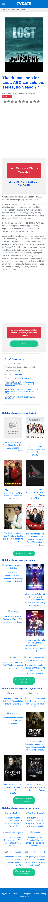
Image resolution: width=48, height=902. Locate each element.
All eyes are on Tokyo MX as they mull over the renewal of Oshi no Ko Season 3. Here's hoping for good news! (34, 599)
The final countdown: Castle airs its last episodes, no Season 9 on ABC (21, 391)
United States (23, 378)
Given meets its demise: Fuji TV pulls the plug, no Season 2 (13, 665)
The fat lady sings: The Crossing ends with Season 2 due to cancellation (21, 384)
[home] (24, 4)
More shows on (24, 554)
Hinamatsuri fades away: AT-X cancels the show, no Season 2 (13, 720)
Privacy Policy (40, 894)
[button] (3, 4)
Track (24, 344)
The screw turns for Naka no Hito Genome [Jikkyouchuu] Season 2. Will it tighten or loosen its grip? (35, 645)
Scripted (18, 375)
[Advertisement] (24, 132)
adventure (9, 399)
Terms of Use (24, 896)
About (30, 894)
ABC (20, 371)
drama (20, 397)
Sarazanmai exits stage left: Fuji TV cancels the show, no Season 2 (13, 701)
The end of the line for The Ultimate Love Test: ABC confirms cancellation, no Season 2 (13, 447)
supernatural (29, 397)
